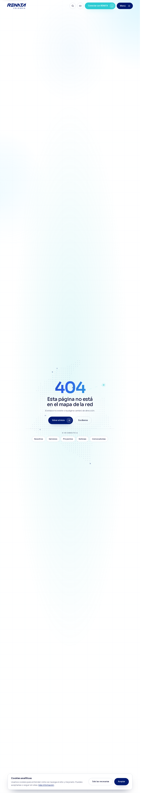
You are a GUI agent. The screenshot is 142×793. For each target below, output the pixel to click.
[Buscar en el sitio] (73, 6)
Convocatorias (99, 439)
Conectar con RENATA (100, 6)
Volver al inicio (58, 420)
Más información (46, 785)
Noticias (82, 439)
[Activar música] (80, 6)
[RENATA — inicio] (17, 6)
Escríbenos (83, 420)
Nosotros (38, 439)
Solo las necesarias (100, 781)
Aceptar (121, 781)
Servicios (53, 439)
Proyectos (68, 439)
